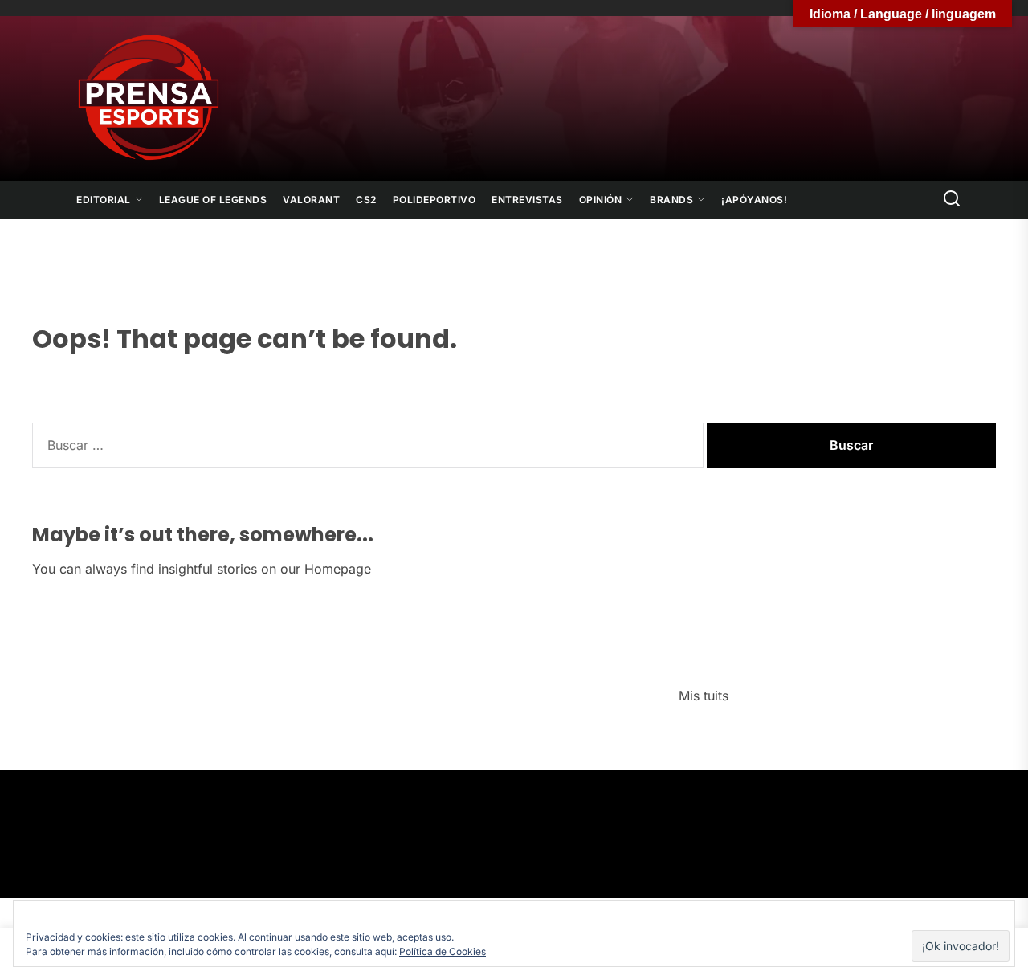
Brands (671, 200)
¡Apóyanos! (754, 200)
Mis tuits (703, 696)
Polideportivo (434, 200)
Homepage (337, 569)
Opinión (600, 200)
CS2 (366, 200)
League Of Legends (213, 200)
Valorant (311, 200)
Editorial (103, 200)
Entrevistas (527, 200)
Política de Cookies (442, 951)
